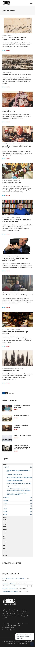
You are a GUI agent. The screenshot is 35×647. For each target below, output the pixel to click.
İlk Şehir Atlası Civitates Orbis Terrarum (17, 486)
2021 (4, 527)
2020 (5, 529)
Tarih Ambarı (5, 109)
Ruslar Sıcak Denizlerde (21, 415)
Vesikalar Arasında (7, 35)
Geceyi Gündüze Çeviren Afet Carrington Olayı (19, 477)
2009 (5, 555)
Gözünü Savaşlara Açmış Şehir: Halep (16, 74)
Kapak (8, 368)
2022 (5, 524)
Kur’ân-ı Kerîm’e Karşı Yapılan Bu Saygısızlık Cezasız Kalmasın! (15, 38)
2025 (5, 517)
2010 (4, 553)
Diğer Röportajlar (7, 143)
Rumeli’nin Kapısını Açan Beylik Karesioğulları (19, 483)
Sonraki (11, 393)
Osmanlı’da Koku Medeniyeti (14, 474)
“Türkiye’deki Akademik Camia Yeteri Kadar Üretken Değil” (17, 220)
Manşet (13, 368)
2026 (5, 464)
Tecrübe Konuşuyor (15, 217)
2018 (4, 534)
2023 (5, 522)
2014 (4, 543)
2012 (4, 548)
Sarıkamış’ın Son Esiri (10, 370)
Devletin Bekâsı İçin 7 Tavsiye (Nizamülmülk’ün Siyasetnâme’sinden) (22, 447)
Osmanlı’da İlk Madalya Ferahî (15, 480)
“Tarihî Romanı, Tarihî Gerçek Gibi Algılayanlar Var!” (15, 259)
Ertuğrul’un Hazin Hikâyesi (22, 435)
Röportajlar (24, 143)
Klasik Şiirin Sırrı (8, 111)
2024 (5, 519)
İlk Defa (4, 368)
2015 (4, 541)
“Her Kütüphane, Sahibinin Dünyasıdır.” (17, 295)
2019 (4, 531)
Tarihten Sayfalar (7, 72)
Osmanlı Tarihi (16, 143)
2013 (4, 546)
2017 (4, 536)
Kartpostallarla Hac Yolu (11, 183)
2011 (4, 550)
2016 (4, 538)
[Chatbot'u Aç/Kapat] (32, 644)
